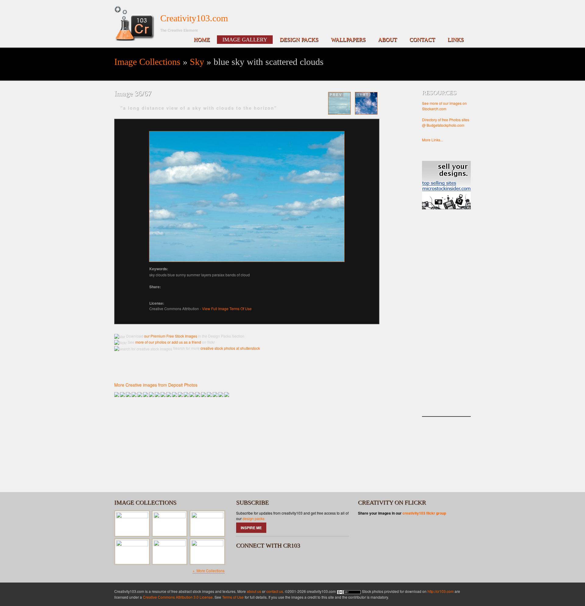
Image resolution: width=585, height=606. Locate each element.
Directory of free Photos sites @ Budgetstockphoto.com (445, 122)
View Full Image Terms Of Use (227, 308)
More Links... (432, 139)
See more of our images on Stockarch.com (444, 106)
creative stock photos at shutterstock (230, 348)
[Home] (134, 23)
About (387, 40)
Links (456, 40)
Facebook (243, 560)
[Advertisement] (446, 319)
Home (202, 40)
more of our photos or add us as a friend (167, 342)
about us (254, 591)
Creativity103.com (194, 18)
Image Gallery (244, 40)
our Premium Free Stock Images (170, 335)
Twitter (259, 560)
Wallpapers (348, 40)
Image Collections (147, 62)
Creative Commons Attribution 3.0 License (178, 597)
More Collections (210, 570)
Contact (422, 40)
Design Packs (299, 40)
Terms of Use (233, 597)
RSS (275, 560)
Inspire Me (251, 527)
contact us (274, 591)
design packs (253, 518)
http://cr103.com (440, 591)
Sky (197, 62)
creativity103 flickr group (424, 513)
